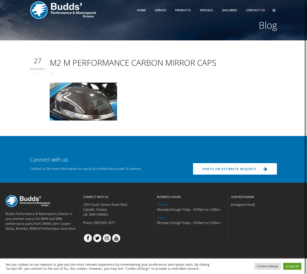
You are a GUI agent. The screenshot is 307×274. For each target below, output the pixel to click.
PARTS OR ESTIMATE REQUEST (229, 169)
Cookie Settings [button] (267, 266)
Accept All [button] (292, 266)
